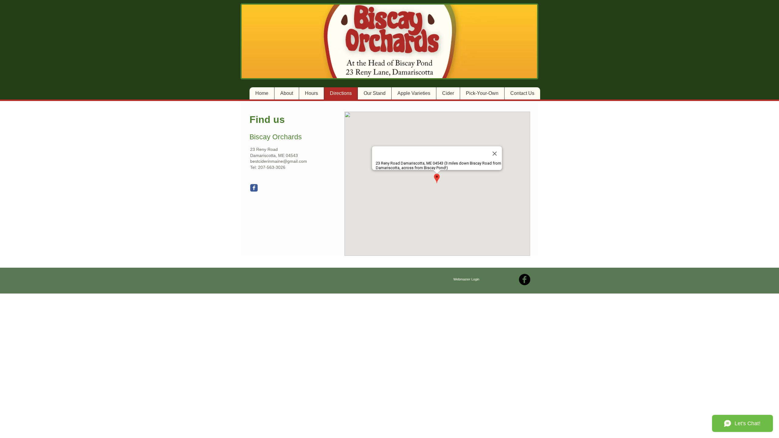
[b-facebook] (524, 279)
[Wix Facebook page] (254, 188)
